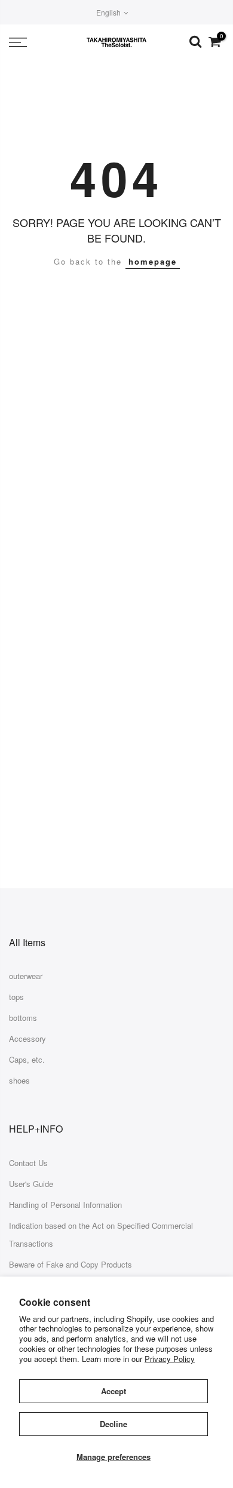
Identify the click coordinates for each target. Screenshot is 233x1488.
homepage (152, 261)
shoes (19, 1080)
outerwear (25, 975)
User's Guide (31, 1183)
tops (16, 996)
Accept (113, 1391)
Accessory (27, 1038)
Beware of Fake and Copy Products (70, 1264)
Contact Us (28, 1162)
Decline (113, 1423)
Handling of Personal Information (65, 1204)
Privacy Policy (170, 1358)
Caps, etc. (27, 1059)
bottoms (23, 1017)
